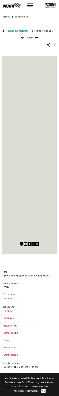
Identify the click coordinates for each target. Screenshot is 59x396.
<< (23, 38)
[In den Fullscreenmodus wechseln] (22, 244)
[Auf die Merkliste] (55, 44)
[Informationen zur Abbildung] (37, 244)
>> (36, 38)
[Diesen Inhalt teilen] (49, 45)
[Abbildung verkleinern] (33, 244)
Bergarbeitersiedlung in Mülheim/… (23, 17)
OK (43, 390)
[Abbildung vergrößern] (29, 244)
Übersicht (6, 17)
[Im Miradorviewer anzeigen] (25, 244)
